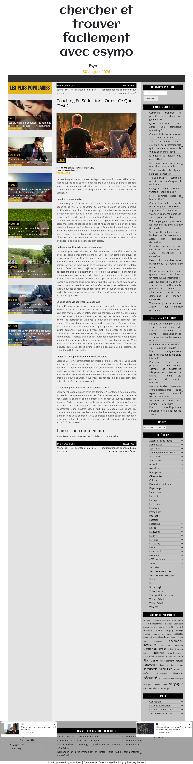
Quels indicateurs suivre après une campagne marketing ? (165, 127)
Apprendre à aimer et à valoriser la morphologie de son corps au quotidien (165, 214)
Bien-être (154, 468)
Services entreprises (160, 571)
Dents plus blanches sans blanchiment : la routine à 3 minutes (165, 264)
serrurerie (150, 669)
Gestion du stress (154, 648)
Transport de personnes (162, 595)
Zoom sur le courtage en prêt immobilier (39, 728)
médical (169, 657)
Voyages (12, 185)
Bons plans (14, 155)
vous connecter (78, 436)
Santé (11, 118)
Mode (152, 547)
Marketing (154, 543)
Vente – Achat (156, 599)
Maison (153, 535)
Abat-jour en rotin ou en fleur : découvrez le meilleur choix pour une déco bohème (165, 285)
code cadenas (162, 637)
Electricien (154, 496)
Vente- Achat (156, 603)
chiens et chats (162, 634)
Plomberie (150, 660)
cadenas (159, 630)
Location (154, 519)
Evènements (155, 504)
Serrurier (154, 567)
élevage (166, 689)
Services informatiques (161, 575)
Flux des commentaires (161, 709)
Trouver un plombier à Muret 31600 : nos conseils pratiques (165, 307)
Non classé (155, 551)
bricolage (147, 630)
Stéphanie (48, 274)
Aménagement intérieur (160, 623)
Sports (152, 583)
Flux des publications (160, 705)
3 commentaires (15, 237)
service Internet (20, 342)
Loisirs (61, 160)
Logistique (154, 523)
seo (181, 665)
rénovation (150, 664)
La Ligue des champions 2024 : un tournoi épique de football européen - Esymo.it (165, 328)
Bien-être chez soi (158, 627)
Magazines (155, 531)
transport (147, 684)
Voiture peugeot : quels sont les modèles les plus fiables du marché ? (165, 225)
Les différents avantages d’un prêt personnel (30, 306)
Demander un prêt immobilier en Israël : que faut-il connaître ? (29, 229)
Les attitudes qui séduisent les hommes (30, 122)
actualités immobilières (152, 620)
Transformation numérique (173, 679)
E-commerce (156, 492)
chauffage (179, 631)
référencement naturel (171, 660)
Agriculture (155, 448)
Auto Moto (155, 460)
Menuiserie (160, 657)
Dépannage (155, 488)
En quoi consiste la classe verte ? (30, 271)
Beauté (153, 464)
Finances (12, 300)
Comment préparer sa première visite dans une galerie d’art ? (165, 116)
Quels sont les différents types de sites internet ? (165, 355)
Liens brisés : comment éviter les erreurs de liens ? (165, 337)
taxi (160, 678)
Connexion (155, 701)
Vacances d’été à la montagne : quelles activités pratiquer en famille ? (29, 191)
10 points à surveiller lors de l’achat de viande (165, 411)
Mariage (153, 539)
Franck (47, 126)
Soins (152, 579)
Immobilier (13, 223)
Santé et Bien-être (168, 665)
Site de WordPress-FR (160, 713)
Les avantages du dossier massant (165, 379)
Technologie (155, 587)
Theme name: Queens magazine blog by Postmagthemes (114, 762)
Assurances (155, 456)
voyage (176, 683)
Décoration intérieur (160, 484)
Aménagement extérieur (162, 452)
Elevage (153, 500)
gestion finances (175, 649)
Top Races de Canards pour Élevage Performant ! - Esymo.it (165, 404)
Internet (12, 326)
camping (169, 630)
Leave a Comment (63, 173)
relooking (127, 412)
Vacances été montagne (23, 198)
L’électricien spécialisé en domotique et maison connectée (165, 296)
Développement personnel (171, 645)
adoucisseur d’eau (169, 620)
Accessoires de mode (160, 440)
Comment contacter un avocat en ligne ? (29, 159)
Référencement (157, 559)
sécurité (150, 677)
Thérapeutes (156, 591)
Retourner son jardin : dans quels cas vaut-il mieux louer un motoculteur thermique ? (165, 274)
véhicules (147, 688)
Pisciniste (178, 656)
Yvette (46, 195)
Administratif (156, 444)
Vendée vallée (161, 684)
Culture (153, 480)
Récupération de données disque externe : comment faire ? (174, 728)
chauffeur (146, 634)
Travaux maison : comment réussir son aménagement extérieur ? (165, 181)
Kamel (47, 162)
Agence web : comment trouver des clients (165, 395)
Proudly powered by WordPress (64, 762)
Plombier (154, 555)
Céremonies (155, 476)
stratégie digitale (169, 673)
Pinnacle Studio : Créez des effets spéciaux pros (165, 388)
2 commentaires (15, 277)
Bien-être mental (174, 627)
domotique (158, 641)
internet (158, 652)
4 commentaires (15, 128)
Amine (49, 339)
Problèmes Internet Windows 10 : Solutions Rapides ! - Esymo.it (165, 348)
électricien (158, 688)
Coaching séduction (70, 170)
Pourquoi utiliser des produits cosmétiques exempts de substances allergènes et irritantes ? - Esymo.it (165, 369)
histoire (146, 653)
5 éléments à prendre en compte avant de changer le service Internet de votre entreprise (30, 333)
